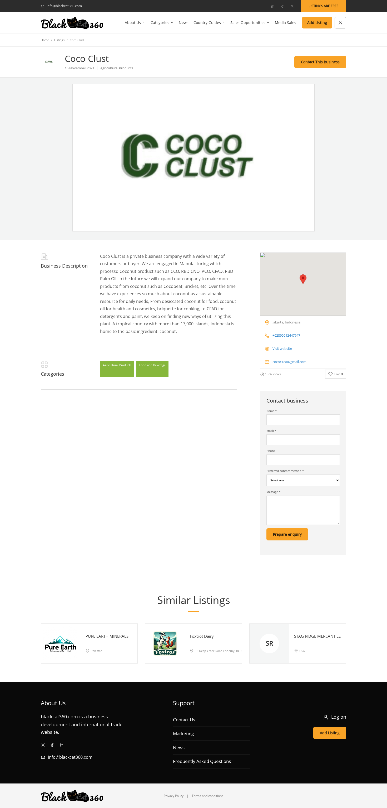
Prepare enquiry (287, 534)
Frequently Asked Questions (202, 761)
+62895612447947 (286, 335)
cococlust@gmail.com (289, 361)
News (183, 22)
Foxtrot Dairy (202, 636)
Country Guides (207, 22)
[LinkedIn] (272, 6)
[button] (303, 279)
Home (45, 40)
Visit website (282, 348)
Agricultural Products (117, 365)
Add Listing (317, 22)
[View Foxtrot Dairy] (165, 643)
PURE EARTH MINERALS (107, 636)
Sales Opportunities (247, 22)
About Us (133, 22)
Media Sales (285, 22)
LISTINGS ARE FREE (323, 5)
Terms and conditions (207, 796)
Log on (338, 717)
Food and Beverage (152, 365)
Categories (160, 22)
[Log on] (340, 22)
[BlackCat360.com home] (72, 23)
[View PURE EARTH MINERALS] (61, 643)
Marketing (183, 733)
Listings (59, 40)
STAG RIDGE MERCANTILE (317, 636)
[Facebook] (282, 6)
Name (271, 411)
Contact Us (184, 720)
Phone (270, 451)
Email (271, 431)
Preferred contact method (285, 471)
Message (273, 492)
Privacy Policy (173, 796)
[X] (292, 6)
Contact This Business (320, 61)
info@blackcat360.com (70, 757)
